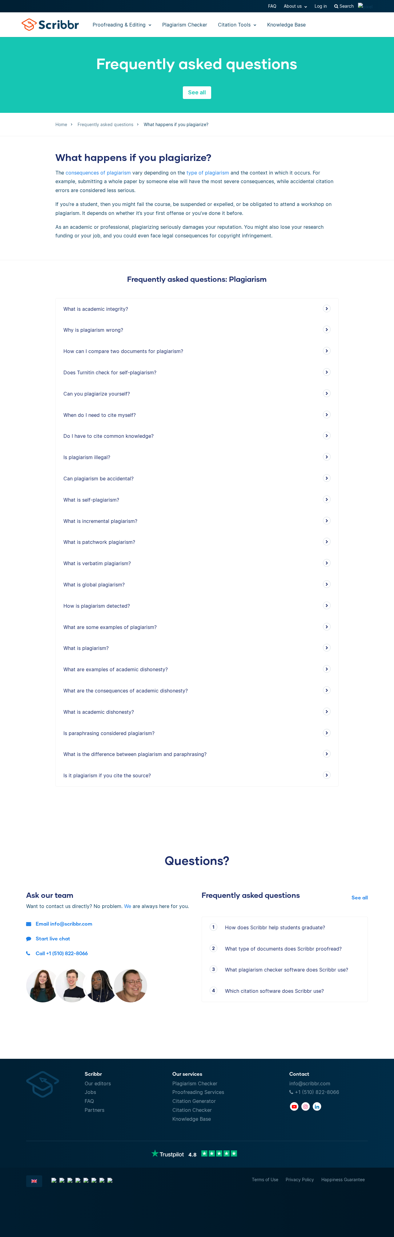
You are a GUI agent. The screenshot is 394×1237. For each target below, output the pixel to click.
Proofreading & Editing (120, 25)
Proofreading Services (198, 1092)
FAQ (272, 6)
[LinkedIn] (317, 1106)
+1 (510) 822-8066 (316, 1092)
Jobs (90, 1092)
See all (197, 92)
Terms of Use (265, 1179)
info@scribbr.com (309, 1083)
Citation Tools (235, 25)
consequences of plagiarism (98, 173)
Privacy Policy (300, 1179)
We (127, 906)
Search (346, 6)
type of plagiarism (209, 173)
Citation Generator (194, 1101)
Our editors (98, 1083)
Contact (299, 1074)
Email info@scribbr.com (64, 924)
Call (62, 953)
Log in (321, 6)
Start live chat (53, 938)
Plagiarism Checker (184, 25)
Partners (94, 1110)
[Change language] (34, 1181)
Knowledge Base (286, 25)
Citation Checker (192, 1110)
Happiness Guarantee (343, 1179)
